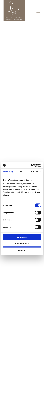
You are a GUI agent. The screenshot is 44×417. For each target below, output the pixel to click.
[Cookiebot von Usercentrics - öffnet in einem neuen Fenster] (31, 165)
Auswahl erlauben (22, 244)
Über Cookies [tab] (35, 172)
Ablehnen (22, 250)
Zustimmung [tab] (8, 172)
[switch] (38, 212)
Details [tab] (22, 172)
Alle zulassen (22, 237)
